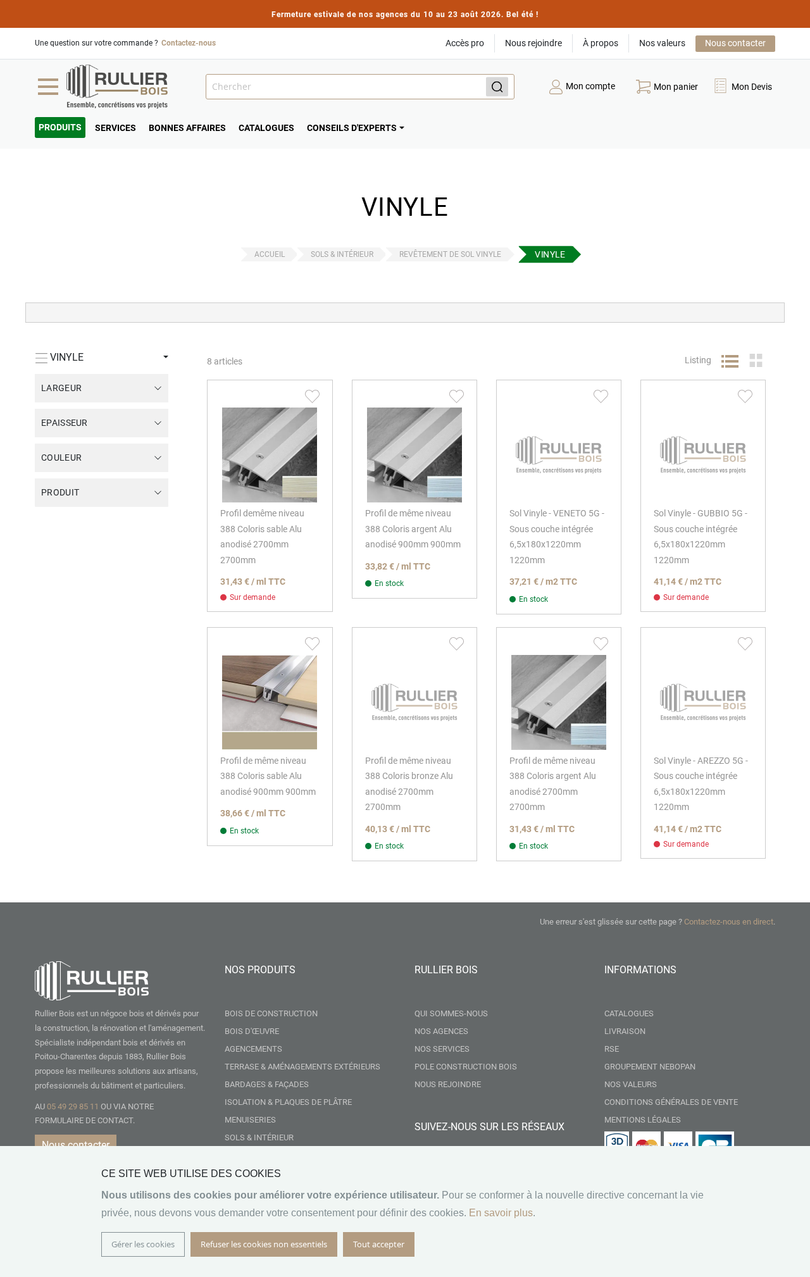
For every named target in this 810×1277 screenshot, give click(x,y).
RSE (611, 1049)
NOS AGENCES (441, 1031)
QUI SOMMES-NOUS (451, 1013)
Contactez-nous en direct (728, 921)
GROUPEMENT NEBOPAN (649, 1066)
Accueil (269, 254)
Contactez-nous (188, 43)
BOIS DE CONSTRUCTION (271, 1013)
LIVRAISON (624, 1031)
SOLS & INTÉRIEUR (342, 254)
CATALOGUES (629, 1013)
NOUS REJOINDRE (447, 1084)
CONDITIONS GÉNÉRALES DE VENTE (671, 1102)
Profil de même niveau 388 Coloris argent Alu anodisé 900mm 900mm (413, 528)
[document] (405, 1211)
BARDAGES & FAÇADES (267, 1084)
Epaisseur (64, 423)
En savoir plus (501, 1212)
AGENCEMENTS (253, 1049)
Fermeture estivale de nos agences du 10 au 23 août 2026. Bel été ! (405, 14)
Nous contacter (735, 43)
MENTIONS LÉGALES (642, 1119)
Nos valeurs (662, 43)
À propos (600, 43)
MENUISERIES (250, 1119)
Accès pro (465, 43)
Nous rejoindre (533, 43)
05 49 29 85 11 (73, 1106)
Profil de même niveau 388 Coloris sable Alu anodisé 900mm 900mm (268, 776)
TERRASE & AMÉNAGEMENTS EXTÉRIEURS (302, 1066)
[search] (360, 86)
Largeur (61, 388)
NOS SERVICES (442, 1049)
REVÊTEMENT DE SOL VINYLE (450, 254)
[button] (742, 87)
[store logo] (117, 87)
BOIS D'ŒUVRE (252, 1031)
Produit (60, 492)
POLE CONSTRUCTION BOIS (465, 1066)
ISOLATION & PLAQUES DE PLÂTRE (288, 1102)
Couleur (61, 457)
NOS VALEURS (630, 1084)
